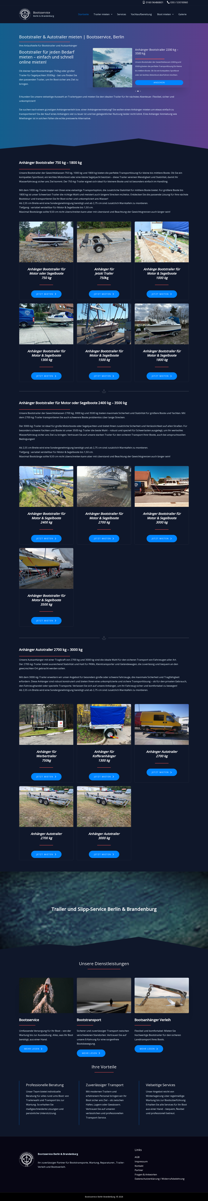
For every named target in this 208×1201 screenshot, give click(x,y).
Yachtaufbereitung (141, 14)
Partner (139, 1170)
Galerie (182, 14)
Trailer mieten (102, 14)
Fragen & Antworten (146, 1174)
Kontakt (139, 1165)
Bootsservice (41, 12)
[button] (111, 14)
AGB (137, 1157)
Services (121, 14)
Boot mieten (164, 14)
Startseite (83, 14)
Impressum (141, 1161)
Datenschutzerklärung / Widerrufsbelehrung (160, 1178)
